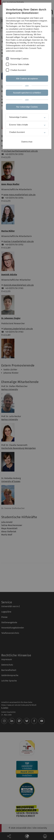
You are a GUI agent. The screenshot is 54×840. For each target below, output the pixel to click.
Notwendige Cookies (19, 58)
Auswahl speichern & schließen (27, 93)
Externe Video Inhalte (19, 64)
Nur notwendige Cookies (27, 107)
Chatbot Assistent (18, 70)
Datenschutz (27, 142)
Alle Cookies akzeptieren (27, 78)
